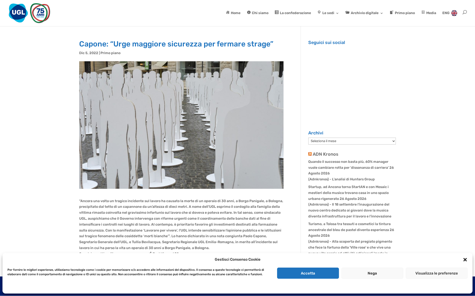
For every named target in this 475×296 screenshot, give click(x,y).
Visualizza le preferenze (436, 273)
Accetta (308, 273)
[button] (465, 259)
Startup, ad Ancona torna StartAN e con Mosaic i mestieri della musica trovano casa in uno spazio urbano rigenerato (348, 193)
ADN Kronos (325, 154)
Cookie (12, 286)
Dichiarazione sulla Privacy (39, 286)
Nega (372, 273)
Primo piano (110, 53)
